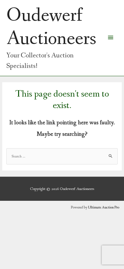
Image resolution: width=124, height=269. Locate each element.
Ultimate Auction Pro (103, 207)
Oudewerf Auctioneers (51, 27)
